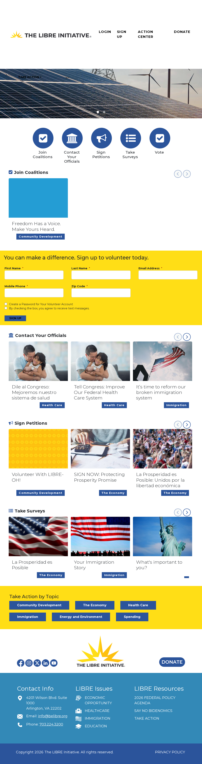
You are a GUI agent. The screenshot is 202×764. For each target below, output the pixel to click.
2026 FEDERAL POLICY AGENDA (154, 700)
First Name (13, 268)
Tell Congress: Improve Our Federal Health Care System (99, 392)
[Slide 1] (104, 112)
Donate (182, 32)
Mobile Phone (15, 286)
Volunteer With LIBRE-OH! (38, 477)
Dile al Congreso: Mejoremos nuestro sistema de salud (34, 392)
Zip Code (78, 286)
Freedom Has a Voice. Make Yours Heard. (36, 226)
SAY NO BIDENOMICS (153, 711)
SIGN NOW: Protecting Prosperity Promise (99, 477)
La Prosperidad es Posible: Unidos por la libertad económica (160, 480)
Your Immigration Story (94, 564)
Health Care (138, 605)
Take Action (29, 77)
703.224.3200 (51, 724)
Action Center (145, 34)
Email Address (149, 268)
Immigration (27, 617)
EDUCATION (96, 726)
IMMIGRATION (97, 718)
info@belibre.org (52, 716)
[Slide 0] (98, 112)
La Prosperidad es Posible (32, 564)
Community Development (39, 605)
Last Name (79, 268)
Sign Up (121, 34)
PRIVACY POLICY (170, 752)
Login (105, 32)
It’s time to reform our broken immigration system (161, 392)
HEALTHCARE (97, 711)
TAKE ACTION (146, 718)
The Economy (95, 605)
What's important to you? (159, 564)
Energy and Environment (81, 617)
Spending (132, 617)
